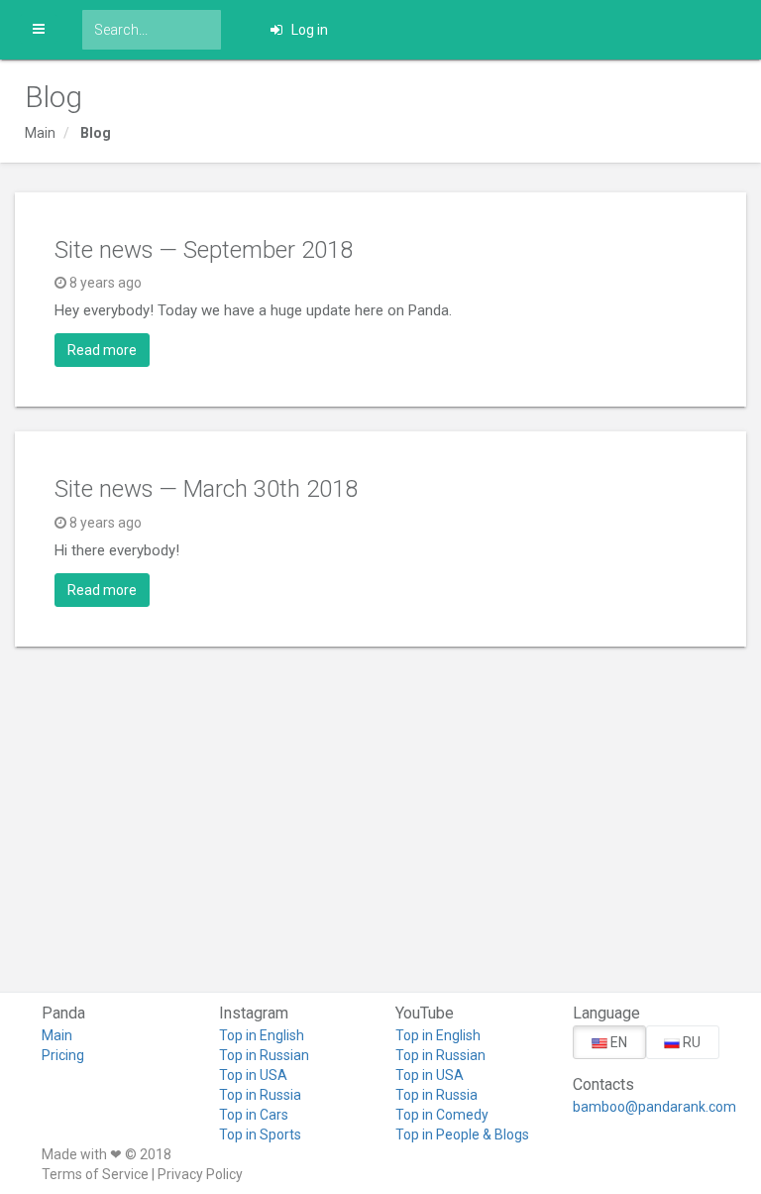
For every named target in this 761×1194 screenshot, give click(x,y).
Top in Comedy (442, 1115)
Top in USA (253, 1075)
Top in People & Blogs (462, 1134)
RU (690, 1042)
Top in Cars (253, 1115)
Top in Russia (260, 1095)
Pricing (63, 1055)
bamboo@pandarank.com (646, 1107)
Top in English (261, 1035)
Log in (308, 30)
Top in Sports (260, 1134)
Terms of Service (95, 1174)
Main (40, 133)
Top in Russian (264, 1055)
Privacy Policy (200, 1174)
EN (617, 1042)
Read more (102, 350)
